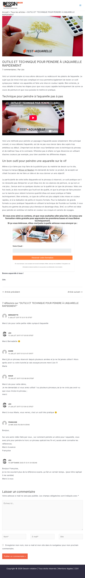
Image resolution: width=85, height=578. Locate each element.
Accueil (5, 12)
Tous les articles (18, 12)
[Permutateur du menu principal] (80, 5)
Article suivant (75, 292)
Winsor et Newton (26, 170)
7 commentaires (9, 69)
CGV (77, 568)
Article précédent (11, 292)
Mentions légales (65, 568)
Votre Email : (18, 246)
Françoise (12, 422)
